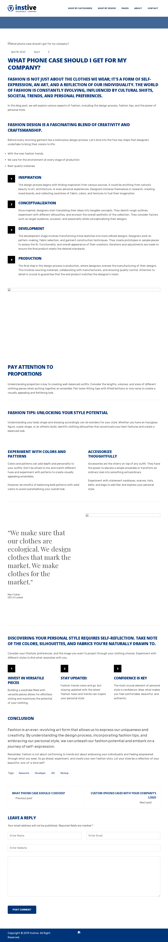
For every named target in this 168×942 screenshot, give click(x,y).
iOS (53, 773)
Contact (153, 8)
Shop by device (107, 8)
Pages (125, 8)
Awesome (24, 773)
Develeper (40, 773)
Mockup (65, 773)
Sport (37, 52)
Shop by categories (80, 8)
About (138, 8)
